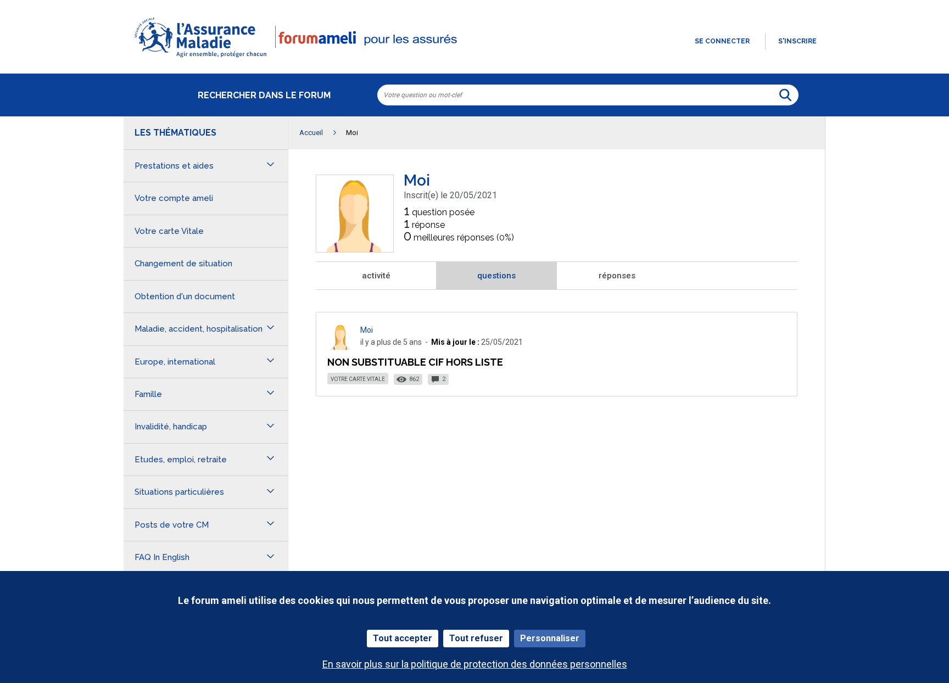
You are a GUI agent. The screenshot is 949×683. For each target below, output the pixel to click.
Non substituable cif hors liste (415, 362)
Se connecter (722, 41)
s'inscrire (797, 41)
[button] (474, 58)
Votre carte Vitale (358, 379)
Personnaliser (549, 638)
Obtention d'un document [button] (185, 296)
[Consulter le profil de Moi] (354, 249)
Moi (366, 330)
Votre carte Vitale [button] (169, 231)
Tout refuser (476, 638)
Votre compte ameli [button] (174, 198)
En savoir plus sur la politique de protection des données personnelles (474, 664)
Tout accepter (402, 638)
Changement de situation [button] (183, 263)
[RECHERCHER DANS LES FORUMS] (785, 95)
